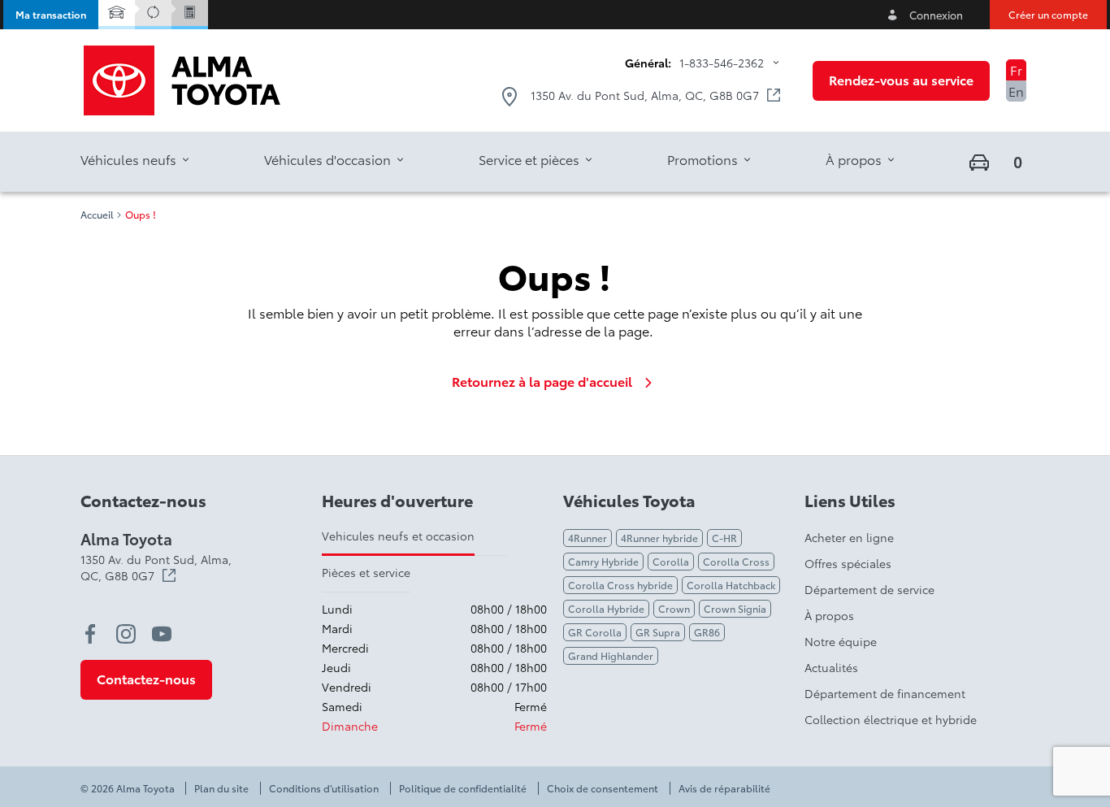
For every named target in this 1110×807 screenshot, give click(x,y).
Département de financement (884, 693)
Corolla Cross (736, 561)
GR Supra (657, 632)
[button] (50, 14)
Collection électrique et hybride (890, 719)
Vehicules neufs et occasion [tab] (398, 535)
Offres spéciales (847, 563)
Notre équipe (840, 641)
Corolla (671, 561)
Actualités (831, 667)
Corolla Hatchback (731, 585)
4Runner (587, 538)
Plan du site (221, 788)
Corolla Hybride (606, 608)
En (1016, 90)
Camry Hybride (603, 561)
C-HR (724, 538)
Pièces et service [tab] (366, 572)
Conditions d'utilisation (324, 788)
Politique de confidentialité (463, 788)
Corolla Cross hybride (620, 585)
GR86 (707, 632)
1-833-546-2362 (721, 62)
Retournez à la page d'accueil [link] (542, 381)
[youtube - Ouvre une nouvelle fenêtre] (161, 634)
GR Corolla (595, 632)
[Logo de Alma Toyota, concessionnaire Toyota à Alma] (182, 80)
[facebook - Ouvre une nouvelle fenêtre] (90, 634)
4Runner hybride (659, 538)
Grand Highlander (610, 655)
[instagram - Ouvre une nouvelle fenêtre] (126, 634)
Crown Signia (735, 608)
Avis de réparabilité (724, 788)
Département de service (869, 589)
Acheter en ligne (849, 537)
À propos (829, 615)
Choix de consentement (602, 788)
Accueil (97, 214)
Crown (674, 608)
